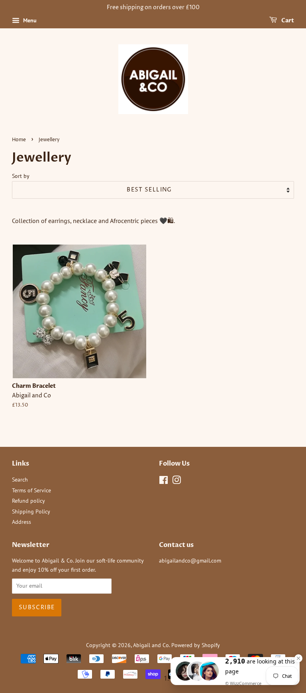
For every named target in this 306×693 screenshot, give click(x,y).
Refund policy (28, 500)
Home (19, 139)
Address (21, 521)
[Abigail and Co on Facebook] (163, 481)
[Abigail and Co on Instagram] (176, 481)
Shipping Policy (31, 511)
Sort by (20, 176)
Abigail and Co (151, 645)
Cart (287, 20)
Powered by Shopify (195, 645)
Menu (29, 20)
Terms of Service (31, 490)
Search (20, 479)
